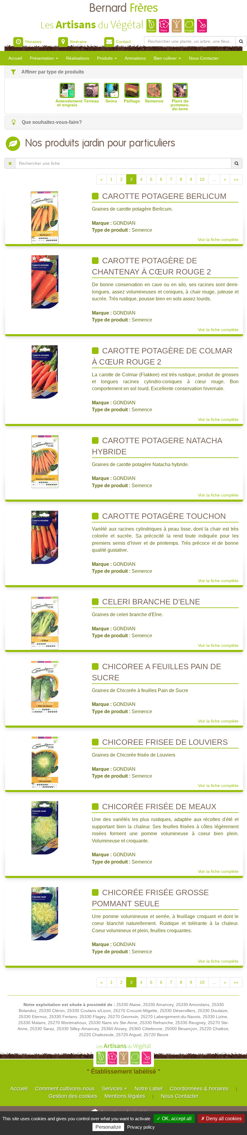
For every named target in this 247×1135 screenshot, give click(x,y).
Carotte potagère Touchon (163, 516)
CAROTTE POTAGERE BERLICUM (163, 196)
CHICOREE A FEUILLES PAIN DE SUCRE (156, 672)
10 (202, 179)
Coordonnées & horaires (199, 1089)
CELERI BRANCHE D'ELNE (150, 601)
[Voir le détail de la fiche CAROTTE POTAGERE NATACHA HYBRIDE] (45, 461)
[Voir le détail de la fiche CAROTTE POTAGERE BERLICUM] (45, 217)
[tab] (123, 72)
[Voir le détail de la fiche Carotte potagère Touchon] (44, 537)
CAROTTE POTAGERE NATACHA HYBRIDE (157, 446)
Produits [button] (105, 58)
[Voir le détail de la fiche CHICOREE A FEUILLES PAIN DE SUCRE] (44, 687)
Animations (135, 58)
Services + (114, 1089)
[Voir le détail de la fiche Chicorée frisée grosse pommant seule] (44, 913)
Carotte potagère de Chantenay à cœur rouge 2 (151, 266)
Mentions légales (125, 1096)
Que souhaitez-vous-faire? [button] (51, 122)
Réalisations (77, 58)
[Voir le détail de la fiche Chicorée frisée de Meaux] (44, 827)
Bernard (123, 8)
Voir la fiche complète (218, 239)
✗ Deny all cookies (221, 1118)
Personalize (108, 1127)
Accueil (15, 58)
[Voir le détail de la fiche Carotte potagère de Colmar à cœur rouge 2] (45, 371)
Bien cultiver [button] (166, 58)
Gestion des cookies (72, 1096)
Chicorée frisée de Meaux (158, 806)
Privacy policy (141, 1127)
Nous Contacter (204, 58)
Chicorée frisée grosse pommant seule (150, 898)
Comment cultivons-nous (65, 1089)
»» (236, 179)
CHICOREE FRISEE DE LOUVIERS (164, 742)
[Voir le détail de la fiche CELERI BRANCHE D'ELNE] (45, 622)
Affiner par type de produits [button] (52, 71)
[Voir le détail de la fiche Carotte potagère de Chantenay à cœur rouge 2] (44, 281)
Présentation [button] (42, 58)
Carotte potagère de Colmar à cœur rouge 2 (162, 356)
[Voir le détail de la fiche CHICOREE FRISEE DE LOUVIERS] (45, 762)
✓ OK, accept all (174, 1118)
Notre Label (149, 1089)
